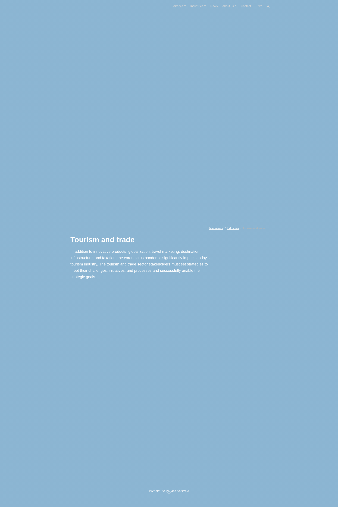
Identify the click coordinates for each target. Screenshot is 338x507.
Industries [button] (198, 6)
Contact (246, 6)
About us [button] (229, 6)
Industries (233, 228)
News (214, 6)
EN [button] (259, 6)
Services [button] (179, 6)
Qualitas (83, 6)
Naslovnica (216, 228)
